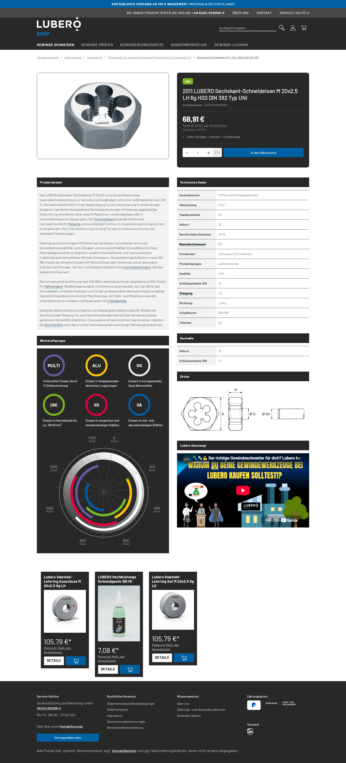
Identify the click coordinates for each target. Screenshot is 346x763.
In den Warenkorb (263, 152)
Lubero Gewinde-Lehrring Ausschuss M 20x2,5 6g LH (62, 581)
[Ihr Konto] (293, 27)
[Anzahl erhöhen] (209, 152)
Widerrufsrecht (117, 709)
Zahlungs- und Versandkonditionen (201, 709)
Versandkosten (124, 750)
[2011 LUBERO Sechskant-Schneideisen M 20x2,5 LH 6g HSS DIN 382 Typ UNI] (103, 116)
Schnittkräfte (53, 325)
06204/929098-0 (49, 708)
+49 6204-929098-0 (208, 13)
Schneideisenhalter (137, 267)
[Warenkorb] (303, 27)
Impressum (115, 715)
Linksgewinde (116, 301)
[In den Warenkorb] (76, 660)
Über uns (240, 13)
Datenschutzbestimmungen (126, 721)
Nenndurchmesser (192, 244)
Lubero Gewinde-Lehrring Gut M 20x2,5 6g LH (173, 581)
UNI (188, 81)
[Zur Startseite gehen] (59, 27)
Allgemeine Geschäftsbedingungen (131, 703)
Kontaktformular (71, 726)
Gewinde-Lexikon (189, 715)
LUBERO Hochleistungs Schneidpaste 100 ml (117, 579)
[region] (103, 116)
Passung (74, 224)
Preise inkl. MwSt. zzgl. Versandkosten (205, 125)
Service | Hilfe (293, 13)
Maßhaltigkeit (53, 286)
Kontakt (264, 13)
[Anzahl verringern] (187, 152)
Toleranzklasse (104, 219)
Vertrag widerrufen (67, 737)
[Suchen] (282, 27)
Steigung (185, 293)
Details (54, 660)
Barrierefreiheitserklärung (125, 727)
